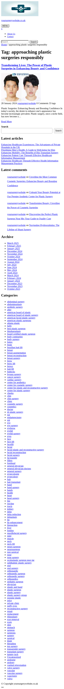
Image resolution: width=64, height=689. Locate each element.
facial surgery (13, 455)
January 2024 (13, 281)
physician (11, 584)
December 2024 (14, 251)
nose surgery (13, 557)
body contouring (15, 336)
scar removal (13, 619)
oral (9, 565)
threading (11, 643)
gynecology (12, 476)
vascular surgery (14, 673)
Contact (10, 36)
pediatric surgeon (15, 581)
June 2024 (12, 267)
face (9, 439)
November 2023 (14, 286)
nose (9, 554)
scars (9, 622)
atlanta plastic (13, 323)
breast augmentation (16, 353)
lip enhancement (14, 522)
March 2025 (13, 243)
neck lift (11, 544)
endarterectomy (14, 417)
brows (10, 366)
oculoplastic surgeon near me (20, 560)
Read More (6, 121)
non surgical (13, 552)
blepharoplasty (14, 331)
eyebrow (11, 428)
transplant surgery (15, 651)
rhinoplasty (12, 616)
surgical (10, 638)
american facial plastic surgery (21, 318)
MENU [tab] (5, 26)
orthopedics (12, 579)
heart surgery (13, 498)
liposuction (12, 525)
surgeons (11, 633)
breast (10, 350)
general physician (15, 466)
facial (9, 447)
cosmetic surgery (15, 404)
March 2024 (13, 275)
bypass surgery (14, 374)
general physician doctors (19, 468)
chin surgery (13, 398)
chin (9, 396)
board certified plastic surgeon (21, 334)
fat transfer (12, 458)
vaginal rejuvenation (16, 665)
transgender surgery (16, 649)
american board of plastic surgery (22, 315)
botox (10, 342)
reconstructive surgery (17, 608)
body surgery (13, 339)
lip (8, 519)
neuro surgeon (14, 546)
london (10, 530)
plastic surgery (14, 592)
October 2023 (13, 289)
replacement (12, 614)
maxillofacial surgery (17, 533)
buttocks (11, 371)
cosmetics (11, 406)
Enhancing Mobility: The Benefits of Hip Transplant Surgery (29, 152)
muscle (10, 538)
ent (8, 420)
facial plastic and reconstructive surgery (25, 449)
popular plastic (14, 598)
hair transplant (13, 482)
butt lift (10, 369)
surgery (10, 635)
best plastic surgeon (16, 328)
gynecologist (13, 474)
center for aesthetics (16, 382)
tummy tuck (12, 654)
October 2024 (13, 256)
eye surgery (12, 425)
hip (8, 501)
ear (8, 414)
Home (4, 44)
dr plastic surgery (15, 412)
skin (9, 624)
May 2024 (12, 270)
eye (8, 423)
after (9, 309)
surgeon (11, 630)
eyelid (10, 431)
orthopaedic (12, 571)
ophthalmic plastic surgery (19, 563)
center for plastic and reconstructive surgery (27, 388)
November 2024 (14, 254)
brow (9, 361)
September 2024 (14, 259)
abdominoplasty (14, 304)
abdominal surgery (16, 301)
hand (9, 484)
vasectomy (12, 676)
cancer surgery (14, 377)
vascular (11, 670)
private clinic (13, 603)
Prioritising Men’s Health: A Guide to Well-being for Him (28, 150)
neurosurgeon (13, 549)
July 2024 (11, 264)
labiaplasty (12, 517)
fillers (9, 460)
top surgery (12, 646)
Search (34, 42)
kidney (10, 509)
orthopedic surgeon (16, 573)
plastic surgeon (14, 589)
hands (10, 490)
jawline (10, 503)
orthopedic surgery (16, 576)
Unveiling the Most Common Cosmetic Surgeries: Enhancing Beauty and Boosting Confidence (32, 181)
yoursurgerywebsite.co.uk (13, 20)
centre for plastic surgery (18, 390)
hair (9, 479)
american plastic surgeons (19, 320)
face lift (10, 441)
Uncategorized (14, 657)
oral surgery (12, 568)
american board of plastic (19, 312)
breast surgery (13, 358)
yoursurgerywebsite (26, 103)
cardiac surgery (14, 379)
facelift (10, 444)
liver (9, 528)
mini (9, 536)
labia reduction (14, 514)
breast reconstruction (16, 355)
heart (9, 495)
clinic (9, 401)
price (9, 600)
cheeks (10, 393)
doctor (10, 409)
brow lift (11, 363)
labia (9, 511)
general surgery (14, 471)
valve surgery (13, 668)
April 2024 (12, 273)
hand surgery (13, 487)
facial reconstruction (16, 452)
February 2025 (14, 246)
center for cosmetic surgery (19, 385)
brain (9, 344)
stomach (11, 627)
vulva (9, 678)
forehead (11, 463)
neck (9, 541)
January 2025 (13, 248)
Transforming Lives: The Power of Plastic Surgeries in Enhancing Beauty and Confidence (30, 67)
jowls (9, 506)
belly (9, 326)
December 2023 (14, 283)
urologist (11, 659)
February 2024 (14, 278)
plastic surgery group (17, 595)
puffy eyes (12, 606)
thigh (9, 641)
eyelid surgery (13, 433)
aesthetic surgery (15, 307)
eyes (9, 436)
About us (11, 34)
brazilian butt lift (14, 347)
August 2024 (13, 262)
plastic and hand (14, 587)
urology (10, 662)
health (10, 493)
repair (10, 611)
